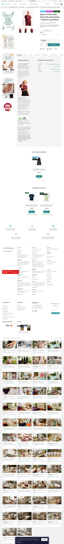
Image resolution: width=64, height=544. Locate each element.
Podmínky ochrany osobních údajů (8, 317)
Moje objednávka (5, 318)
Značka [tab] (37, 54)
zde (38, 539)
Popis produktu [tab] (19, 54)
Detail (39, 176)
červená (56, 68)
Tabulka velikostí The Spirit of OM (8, 313)
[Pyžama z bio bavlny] (8, 41)
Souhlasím (44, 539)
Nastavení (19, 542)
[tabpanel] (39, 169)
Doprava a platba (11, 0)
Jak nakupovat (4, 0)
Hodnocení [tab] (26, 54)
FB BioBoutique (33, 311)
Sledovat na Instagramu (24, 332)
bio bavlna (55, 71)
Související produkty (53, 54)
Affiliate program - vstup (21, 309)
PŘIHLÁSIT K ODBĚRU (55, 313)
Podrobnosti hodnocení (52, 22)
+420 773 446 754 (38, 305)
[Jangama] (8, 63)
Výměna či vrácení (18, 0)
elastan (58, 71)
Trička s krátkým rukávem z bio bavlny (53, 64)
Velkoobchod (19, 305)
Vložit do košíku (53, 44)
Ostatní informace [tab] (45, 54)
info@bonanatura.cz (38, 307)
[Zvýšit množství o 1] (46, 44)
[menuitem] (15, 4)
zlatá (59, 68)
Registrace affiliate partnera (21, 307)
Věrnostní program (5, 311)
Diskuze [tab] (30, 54)
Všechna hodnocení (8, 251)
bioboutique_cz (36, 311)
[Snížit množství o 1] (42, 44)
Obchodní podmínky (6, 315)
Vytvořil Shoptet (59, 338)
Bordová (53, 68)
